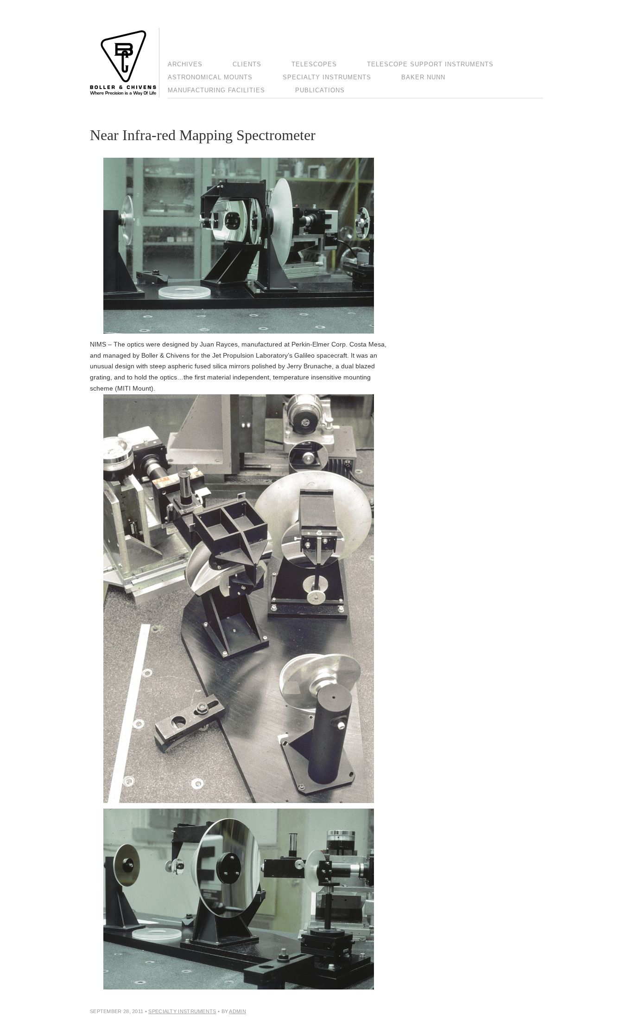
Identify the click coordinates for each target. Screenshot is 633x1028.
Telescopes (314, 64)
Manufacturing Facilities (216, 90)
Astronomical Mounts (210, 77)
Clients (247, 64)
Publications (320, 90)
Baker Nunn (423, 77)
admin (237, 1011)
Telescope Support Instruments (430, 64)
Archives (185, 64)
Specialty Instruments (327, 77)
